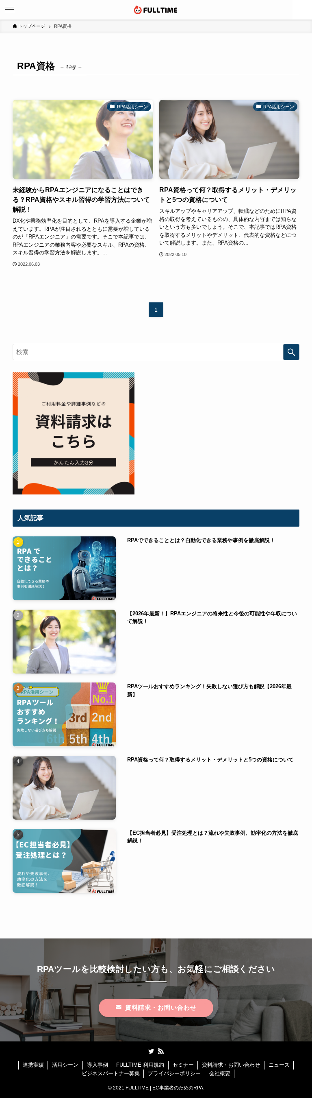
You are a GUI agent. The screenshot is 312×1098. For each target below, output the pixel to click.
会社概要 (219, 1073)
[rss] (161, 1051)
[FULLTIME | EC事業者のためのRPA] (156, 10)
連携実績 (33, 1065)
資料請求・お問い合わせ (231, 1065)
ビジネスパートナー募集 (111, 1073)
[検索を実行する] (291, 352)
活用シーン (65, 1065)
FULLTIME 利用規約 (140, 1065)
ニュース (279, 1065)
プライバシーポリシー (174, 1073)
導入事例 (97, 1065)
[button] (302, 10)
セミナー (183, 1065)
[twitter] (151, 1051)
